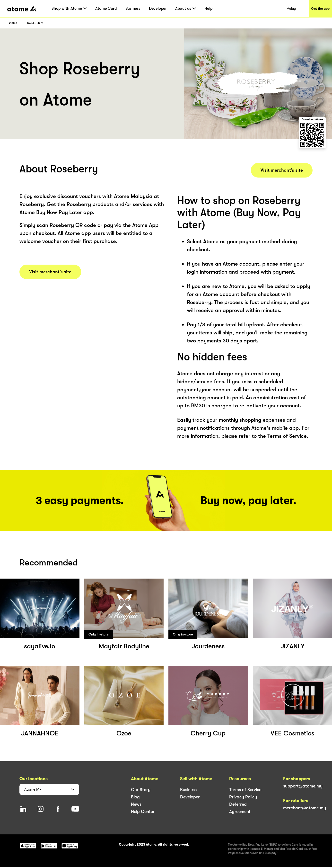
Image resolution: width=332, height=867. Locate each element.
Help (208, 8)
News (136, 804)
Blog (135, 797)
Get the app (320, 8)
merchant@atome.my (304, 807)
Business (132, 8)
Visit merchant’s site (50, 272)
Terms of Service (245, 789)
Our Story (140, 789)
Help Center (143, 811)
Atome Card (106, 8)
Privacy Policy (243, 797)
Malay (291, 8)
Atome (13, 23)
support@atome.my (303, 786)
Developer (158, 8)
